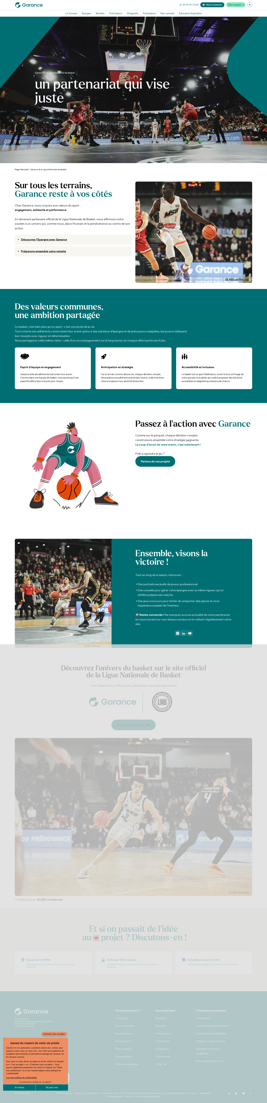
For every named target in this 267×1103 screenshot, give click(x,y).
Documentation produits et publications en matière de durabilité (155, 1093)
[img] (249, 4)
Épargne (86, 13)
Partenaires (149, 13)
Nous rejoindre (124, 1026)
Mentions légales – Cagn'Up (120, 1096)
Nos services (123, 1041)
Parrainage (203, 1018)
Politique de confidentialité (85, 1093)
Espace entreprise (127, 1064)
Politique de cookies (109, 1093)
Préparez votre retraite (210, 1041)
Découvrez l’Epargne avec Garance (44, 239)
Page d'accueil (21, 169)
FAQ (121, 1093)
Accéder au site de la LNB (133, 725)
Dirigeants (132, 13)
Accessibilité (205, 1093)
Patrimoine (162, 1041)
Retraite (100, 13)
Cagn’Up (161, 1064)
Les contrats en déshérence (147, 1096)
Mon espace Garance (209, 1061)
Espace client (123, 1056)
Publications (192, 1093)
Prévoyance (115, 13)
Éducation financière (190, 13)
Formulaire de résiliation (211, 1033)
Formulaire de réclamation (212, 1026)
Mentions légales (64, 1093)
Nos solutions (124, 1033)
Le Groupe (71, 13)
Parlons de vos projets (155, 461)
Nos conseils (167, 13)
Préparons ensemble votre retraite (43, 251)
